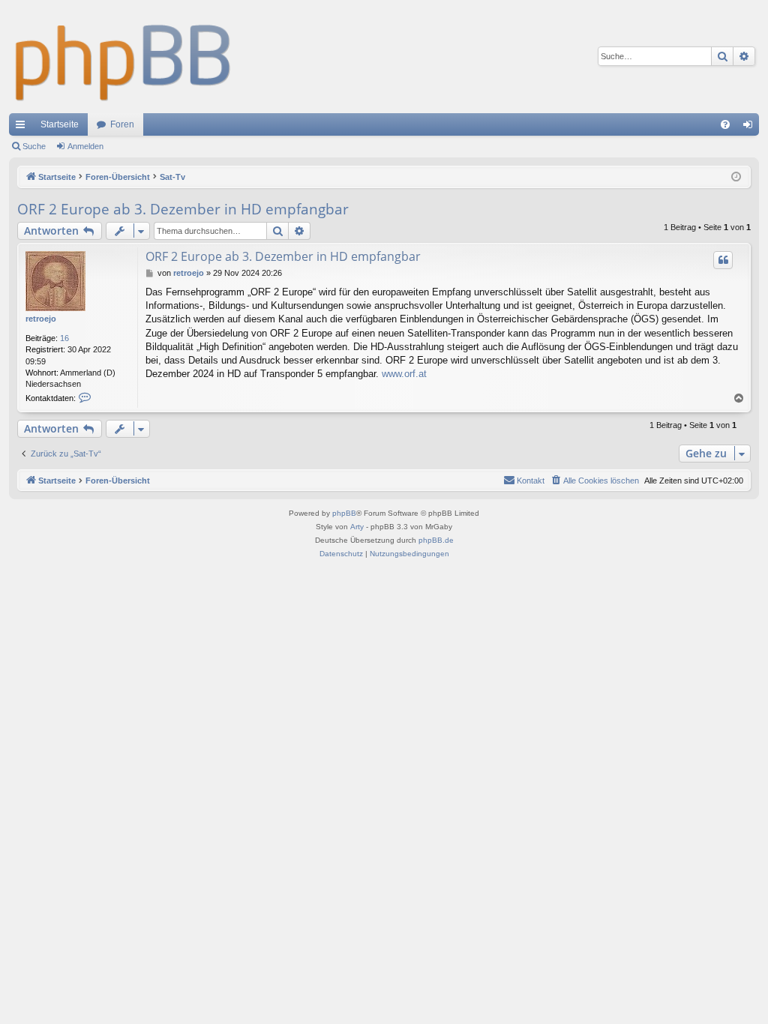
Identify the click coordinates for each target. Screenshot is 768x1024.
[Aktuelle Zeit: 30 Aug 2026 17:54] (736, 177)
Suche (34, 146)
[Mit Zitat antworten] (723, 260)
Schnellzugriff (23, 127)
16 (64, 338)
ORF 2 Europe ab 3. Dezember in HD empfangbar (183, 209)
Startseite (59, 124)
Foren (122, 124)
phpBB (344, 513)
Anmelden (86, 146)
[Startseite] (123, 56)
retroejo (41, 318)
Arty (357, 526)
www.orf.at (404, 373)
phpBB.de (436, 540)
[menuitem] (725, 124)
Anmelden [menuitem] (750, 127)
